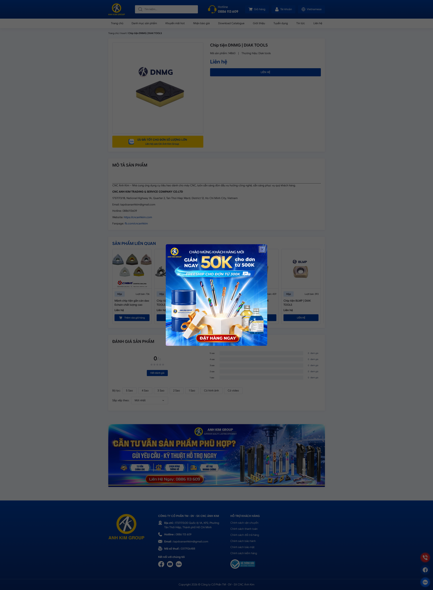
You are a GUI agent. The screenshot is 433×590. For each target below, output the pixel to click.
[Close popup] (262, 249)
